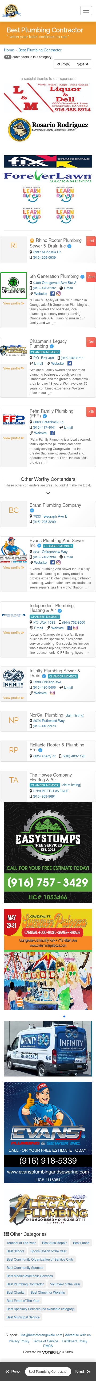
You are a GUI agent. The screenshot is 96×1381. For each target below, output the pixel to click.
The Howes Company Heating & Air (51, 777)
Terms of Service (45, 1341)
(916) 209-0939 (44, 257)
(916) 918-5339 (44, 556)
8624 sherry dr (45, 755)
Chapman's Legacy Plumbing (48, 343)
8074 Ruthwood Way (49, 720)
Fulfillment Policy (74, 1341)
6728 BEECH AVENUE (51, 790)
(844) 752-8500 (73, 622)
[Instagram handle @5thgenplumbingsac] (58, 293)
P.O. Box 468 (44, 357)
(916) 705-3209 (44, 521)
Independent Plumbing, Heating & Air (52, 607)
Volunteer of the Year (65, 1284)
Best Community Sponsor (25, 1267)
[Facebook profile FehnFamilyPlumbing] (52, 432)
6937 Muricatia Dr (47, 251)
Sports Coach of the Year (48, 1251)
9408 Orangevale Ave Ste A (55, 282)
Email (68, 287)
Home (9, 49)
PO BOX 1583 (44, 622)
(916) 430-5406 (44, 687)
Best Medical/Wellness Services (30, 1275)
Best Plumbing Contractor (40, 49)
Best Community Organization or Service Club (40, 1259)
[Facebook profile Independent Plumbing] (69, 627)
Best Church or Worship (48, 1292)
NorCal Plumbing (47, 715)
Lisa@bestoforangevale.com (40, 1335)
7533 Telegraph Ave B (50, 516)
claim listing (74, 715)
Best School (15, 1251)
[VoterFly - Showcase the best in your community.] (51, 1352)
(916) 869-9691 (44, 796)
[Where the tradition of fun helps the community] (48, 958)
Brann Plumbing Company (56, 505)
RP (13, 750)
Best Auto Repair (54, 1242)
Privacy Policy (19, 1341)
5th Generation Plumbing (55, 276)
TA (13, 780)
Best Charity (15, 1292)
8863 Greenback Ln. (49, 421)
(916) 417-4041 (44, 427)
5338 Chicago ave (47, 681)
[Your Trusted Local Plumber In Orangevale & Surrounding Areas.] (48, 1132)
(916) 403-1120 (73, 755)
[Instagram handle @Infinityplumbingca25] (52, 692)
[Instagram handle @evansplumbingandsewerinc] (58, 562)
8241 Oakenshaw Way (50, 551)
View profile (12, 303)
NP (14, 720)
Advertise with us (78, 1335)
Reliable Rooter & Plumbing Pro (57, 747)
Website (40, 293)
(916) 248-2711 (72, 357)
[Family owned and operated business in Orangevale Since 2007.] (48, 1206)
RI (13, 245)
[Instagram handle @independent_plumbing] (75, 627)
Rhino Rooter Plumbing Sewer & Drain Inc (56, 243)
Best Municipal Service (23, 1317)
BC (14, 510)
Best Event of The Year (23, 1300)
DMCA (48, 1345)
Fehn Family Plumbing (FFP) (51, 413)
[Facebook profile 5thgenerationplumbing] (52, 293)
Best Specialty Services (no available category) (41, 1308)
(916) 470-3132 (44, 287)
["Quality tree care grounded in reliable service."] (48, 851)
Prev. (65, 64)
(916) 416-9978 (44, 725)
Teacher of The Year (21, 1242)
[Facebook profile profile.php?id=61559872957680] (52, 562)
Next (81, 64)
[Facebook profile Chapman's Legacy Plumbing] (69, 362)
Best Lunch (81, 1242)
